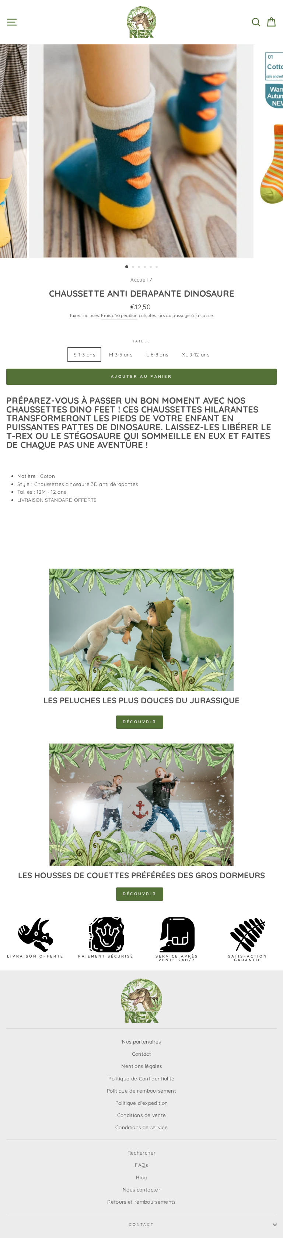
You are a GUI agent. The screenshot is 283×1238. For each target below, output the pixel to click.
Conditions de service (141, 1127)
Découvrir (140, 721)
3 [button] (140, 267)
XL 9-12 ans (195, 354)
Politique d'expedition (141, 1103)
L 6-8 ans (157, 354)
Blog (141, 1177)
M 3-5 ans (120, 354)
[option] (141, 151)
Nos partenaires (141, 1041)
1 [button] (127, 267)
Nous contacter (141, 1189)
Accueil (139, 279)
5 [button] (151, 267)
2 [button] (134, 267)
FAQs (141, 1165)
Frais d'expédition (119, 315)
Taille (141, 341)
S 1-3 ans (84, 354)
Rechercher (141, 1152)
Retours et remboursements (141, 1202)
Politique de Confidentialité (141, 1078)
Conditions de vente (141, 1115)
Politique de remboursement (141, 1090)
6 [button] (157, 267)
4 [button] (145, 267)
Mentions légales (141, 1066)
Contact (141, 1054)
